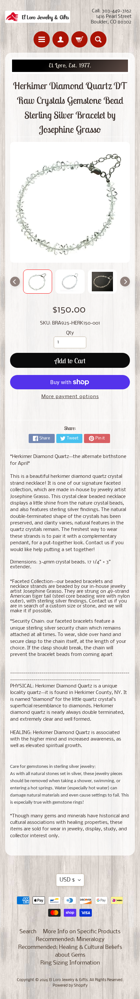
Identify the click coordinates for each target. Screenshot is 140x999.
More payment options (70, 397)
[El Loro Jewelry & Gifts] (37, 17)
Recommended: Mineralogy (70, 940)
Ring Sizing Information (70, 963)
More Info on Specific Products (81, 932)
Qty (70, 333)
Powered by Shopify (70, 986)
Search (28, 932)
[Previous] (15, 281)
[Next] (125, 281)
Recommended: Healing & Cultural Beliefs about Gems (70, 951)
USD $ (67, 880)
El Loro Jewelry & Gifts (68, 980)
